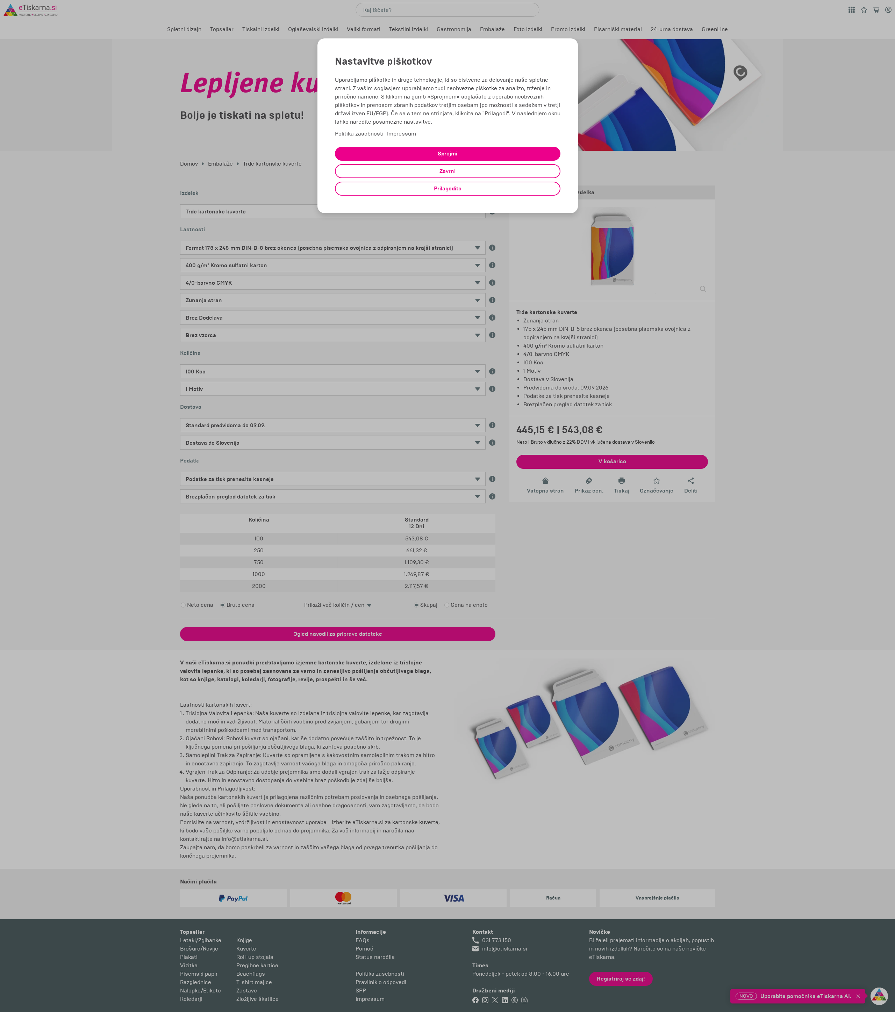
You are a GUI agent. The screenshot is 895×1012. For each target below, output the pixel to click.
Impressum (401, 133)
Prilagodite (447, 188)
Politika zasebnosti (359, 133)
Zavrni (447, 171)
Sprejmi (447, 153)
